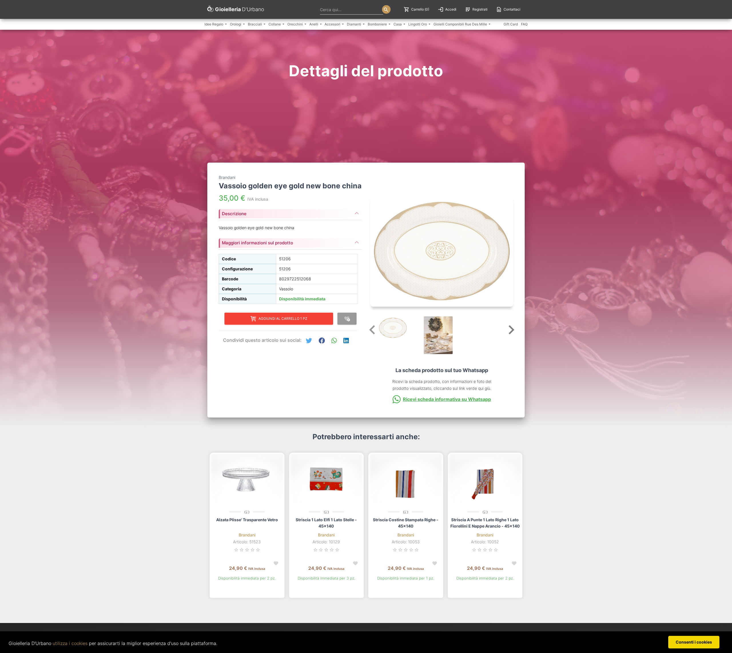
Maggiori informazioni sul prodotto (257, 242)
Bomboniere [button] (378, 24)
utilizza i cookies (70, 643)
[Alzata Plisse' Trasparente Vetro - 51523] (247, 481)
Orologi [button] (236, 24)
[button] (308, 341)
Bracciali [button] (255, 24)
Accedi (447, 9)
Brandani (247, 534)
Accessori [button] (333, 24)
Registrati (476, 9)
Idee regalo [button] (214, 24)
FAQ (524, 24)
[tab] (290, 212)
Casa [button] (398, 24)
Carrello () (416, 9)
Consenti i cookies (694, 642)
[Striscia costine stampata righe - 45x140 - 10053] (405, 481)
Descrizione (234, 213)
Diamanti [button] (354, 24)
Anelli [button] (314, 24)
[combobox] (351, 9)
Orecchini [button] (295, 24)
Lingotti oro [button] (418, 24)
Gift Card (511, 24)
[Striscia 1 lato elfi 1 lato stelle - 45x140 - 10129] (326, 481)
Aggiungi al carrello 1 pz (282, 318)
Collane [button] (275, 24)
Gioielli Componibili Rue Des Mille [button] (460, 24)
